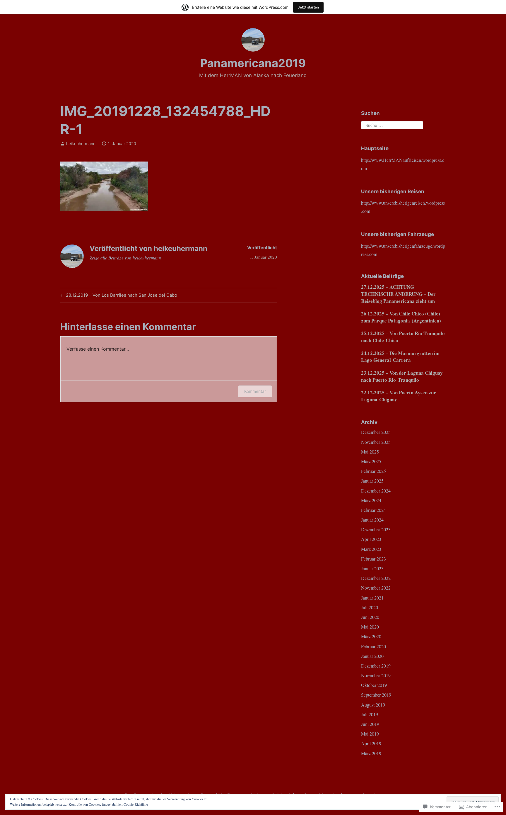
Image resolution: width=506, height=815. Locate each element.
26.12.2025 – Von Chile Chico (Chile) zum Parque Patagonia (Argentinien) (401, 317)
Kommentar (255, 391)
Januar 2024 (372, 520)
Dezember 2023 (376, 529)
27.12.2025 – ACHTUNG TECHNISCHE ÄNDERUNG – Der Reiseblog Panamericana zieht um (398, 294)
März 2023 (371, 549)
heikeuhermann (80, 143)
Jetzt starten (308, 7)
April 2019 (371, 743)
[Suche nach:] (392, 124)
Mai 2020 (370, 627)
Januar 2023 (372, 568)
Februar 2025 (373, 471)
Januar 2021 (372, 598)
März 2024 (371, 500)
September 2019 (376, 695)
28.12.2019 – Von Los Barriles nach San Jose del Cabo (118, 296)
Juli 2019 (369, 714)
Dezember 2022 (376, 578)
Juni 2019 (370, 724)
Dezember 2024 (376, 491)
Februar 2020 (373, 646)
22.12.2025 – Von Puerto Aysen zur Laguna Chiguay (398, 396)
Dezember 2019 (376, 666)
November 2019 (376, 675)
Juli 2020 (369, 607)
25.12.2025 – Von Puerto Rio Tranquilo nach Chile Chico (403, 337)
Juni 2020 (370, 617)
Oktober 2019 (374, 685)
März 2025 (371, 461)
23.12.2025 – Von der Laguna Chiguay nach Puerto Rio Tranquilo (402, 376)
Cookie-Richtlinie (136, 804)
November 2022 (376, 588)
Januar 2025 (372, 481)
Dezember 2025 (376, 432)
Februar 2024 (373, 510)
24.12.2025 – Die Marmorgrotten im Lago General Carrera (400, 356)
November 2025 (376, 442)
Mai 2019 (370, 734)
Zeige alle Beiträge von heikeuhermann (125, 258)
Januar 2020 (372, 656)
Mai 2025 (370, 452)
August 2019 (373, 705)
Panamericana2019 (253, 63)
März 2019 (371, 753)
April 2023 (371, 539)
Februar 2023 (373, 559)
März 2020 (371, 636)
